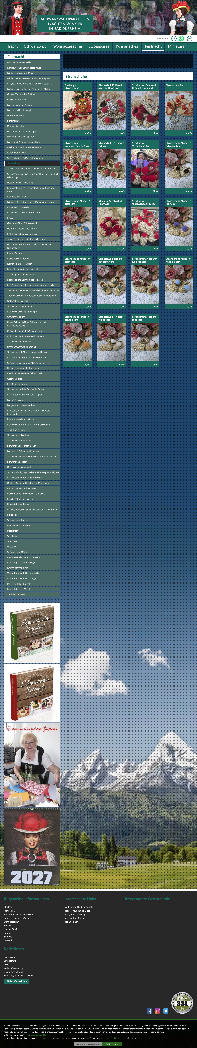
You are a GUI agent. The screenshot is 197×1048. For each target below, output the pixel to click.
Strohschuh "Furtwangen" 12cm (143, 203)
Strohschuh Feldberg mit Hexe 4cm (110, 260)
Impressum (46, 1038)
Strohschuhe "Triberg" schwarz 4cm (178, 145)
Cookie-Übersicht (118, 1038)
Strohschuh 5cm (175, 85)
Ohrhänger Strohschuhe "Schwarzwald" (73, 87)
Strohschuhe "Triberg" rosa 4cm (144, 318)
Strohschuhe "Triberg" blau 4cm (77, 203)
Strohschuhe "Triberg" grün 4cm (77, 260)
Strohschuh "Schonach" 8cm (141, 145)
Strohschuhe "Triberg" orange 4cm (77, 318)
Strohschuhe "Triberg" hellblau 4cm (178, 260)
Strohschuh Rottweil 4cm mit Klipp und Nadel (110, 87)
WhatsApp (181, 37)
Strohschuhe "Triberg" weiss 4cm (111, 318)
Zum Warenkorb (189, 37)
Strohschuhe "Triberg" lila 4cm (178, 203)
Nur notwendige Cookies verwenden (88, 1044)
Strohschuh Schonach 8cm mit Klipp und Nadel (144, 87)
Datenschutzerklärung (40, 1034)
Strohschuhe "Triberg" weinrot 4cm (144, 260)
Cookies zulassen (112, 1044)
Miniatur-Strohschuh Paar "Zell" (110, 203)
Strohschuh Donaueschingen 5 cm (77, 145)
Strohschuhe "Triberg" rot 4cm (111, 145)
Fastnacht (15, 56)
